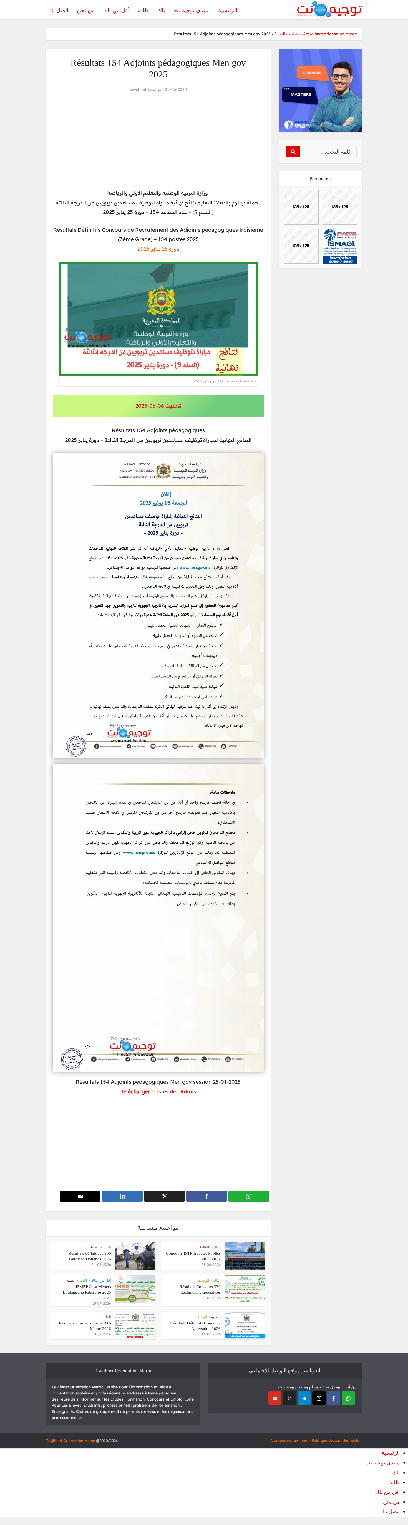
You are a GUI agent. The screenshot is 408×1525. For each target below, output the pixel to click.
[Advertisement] (158, 141)
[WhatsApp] (348, 1398)
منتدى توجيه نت (191, 10)
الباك (217, 1247)
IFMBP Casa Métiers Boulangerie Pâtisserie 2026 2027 (87, 1292)
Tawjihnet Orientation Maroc (70, 1440)
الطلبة (204, 1247)
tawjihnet (138, 89)
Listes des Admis (175, 1091)
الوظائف (203, 1280)
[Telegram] (304, 1398)
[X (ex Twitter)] (289, 1398)
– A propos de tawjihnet (291, 1440)
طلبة (143, 10)
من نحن (86, 10)
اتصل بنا (59, 10)
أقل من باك (116, 10)
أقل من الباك (101, 1280)
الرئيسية (228, 10)
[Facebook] (333, 1398)
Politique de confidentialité (335, 1440)
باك (161, 10)
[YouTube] (274, 1398)
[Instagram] (319, 1398)
